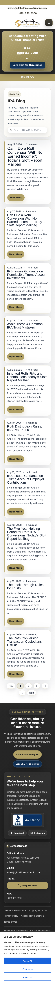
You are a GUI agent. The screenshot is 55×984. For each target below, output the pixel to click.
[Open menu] (49, 22)
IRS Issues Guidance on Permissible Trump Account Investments (27, 274)
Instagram (39, 833)
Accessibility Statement (32, 916)
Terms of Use (10, 922)
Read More (16, 197)
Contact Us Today (25, 754)
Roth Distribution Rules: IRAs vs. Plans (24, 428)
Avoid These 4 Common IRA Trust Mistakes (25, 325)
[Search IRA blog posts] (27, 130)
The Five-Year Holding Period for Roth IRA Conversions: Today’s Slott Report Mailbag (26, 534)
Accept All (27, 961)
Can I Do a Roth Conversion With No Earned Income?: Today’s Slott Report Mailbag (24, 156)
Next (31, 693)
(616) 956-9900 (27, 13)
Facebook (19, 833)
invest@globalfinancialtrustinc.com (27, 8)
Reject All (27, 977)
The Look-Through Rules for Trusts (25, 586)
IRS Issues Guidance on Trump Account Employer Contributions (25, 479)
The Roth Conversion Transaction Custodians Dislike (24, 641)
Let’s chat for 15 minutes (27, 64)
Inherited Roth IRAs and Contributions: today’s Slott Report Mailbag (27, 377)
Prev (11, 686)
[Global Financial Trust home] (27, 22)
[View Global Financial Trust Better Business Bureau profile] (27, 820)
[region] (27, 958)
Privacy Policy (11, 916)
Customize (27, 969)
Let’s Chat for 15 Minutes (27, 764)
